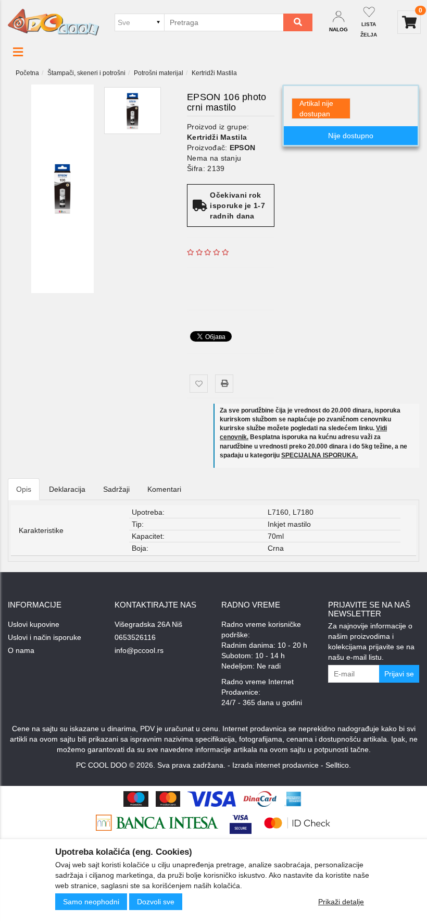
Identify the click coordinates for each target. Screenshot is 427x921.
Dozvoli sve (155, 902)
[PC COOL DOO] (53, 22)
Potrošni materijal (158, 73)
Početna (27, 73)
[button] (18, 52)
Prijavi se (399, 674)
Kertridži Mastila (214, 73)
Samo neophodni (91, 902)
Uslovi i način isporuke (44, 637)
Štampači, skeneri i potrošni (86, 73)
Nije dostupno (350, 135)
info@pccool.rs (139, 650)
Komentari (164, 489)
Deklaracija (67, 489)
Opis (23, 489)
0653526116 (135, 637)
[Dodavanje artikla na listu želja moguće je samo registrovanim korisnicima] (199, 383)
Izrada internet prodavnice (275, 765)
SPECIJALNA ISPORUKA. (319, 455)
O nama (21, 650)
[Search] (297, 22)
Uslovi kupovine (33, 624)
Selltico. (338, 765)
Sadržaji (116, 489)
